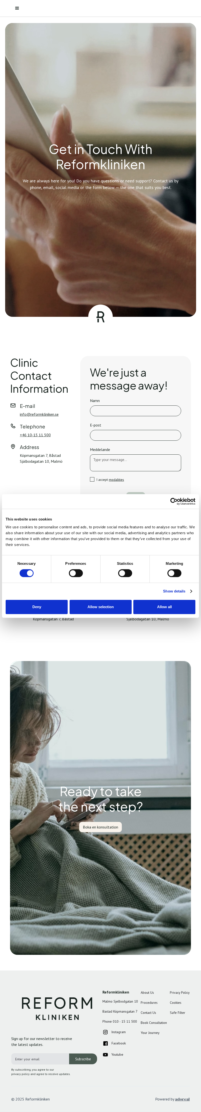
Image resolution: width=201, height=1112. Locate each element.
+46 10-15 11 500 (35, 434)
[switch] (76, 573)
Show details (174, 591)
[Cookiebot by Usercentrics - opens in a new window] (173, 501)
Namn (95, 400)
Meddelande (100, 449)
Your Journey (150, 1032)
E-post (95, 425)
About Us (147, 992)
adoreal (182, 1099)
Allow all (164, 607)
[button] (17, 8)
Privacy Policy (180, 992)
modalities (116, 479)
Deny (36, 607)
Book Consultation (154, 1022)
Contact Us (148, 1012)
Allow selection (101, 607)
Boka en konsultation (100, 827)
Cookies (175, 1002)
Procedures (149, 1002)
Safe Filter (177, 1012)
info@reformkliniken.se (39, 414)
